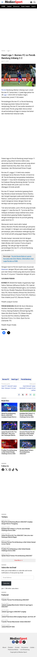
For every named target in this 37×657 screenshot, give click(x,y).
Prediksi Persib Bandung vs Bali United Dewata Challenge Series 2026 (9, 451)
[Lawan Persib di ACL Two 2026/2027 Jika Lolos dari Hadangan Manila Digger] (9, 425)
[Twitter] (16, 642)
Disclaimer (24, 647)
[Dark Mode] (31, 2)
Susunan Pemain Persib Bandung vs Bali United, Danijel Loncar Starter (27, 433)
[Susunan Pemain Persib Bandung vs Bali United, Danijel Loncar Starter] (28, 425)
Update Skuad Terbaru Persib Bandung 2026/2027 (26, 451)
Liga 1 (6, 95)
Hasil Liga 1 (15, 379)
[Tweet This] (22, 394)
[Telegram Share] (30, 394)
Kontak (17, 647)
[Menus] (2, 2)
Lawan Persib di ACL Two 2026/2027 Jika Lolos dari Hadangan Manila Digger (9, 433)
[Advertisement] (18, 28)
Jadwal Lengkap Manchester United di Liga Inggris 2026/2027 (17, 605)
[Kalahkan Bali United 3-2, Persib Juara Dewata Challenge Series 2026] (28, 407)
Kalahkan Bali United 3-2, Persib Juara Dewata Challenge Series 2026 (27, 415)
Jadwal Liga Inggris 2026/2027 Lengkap (13, 611)
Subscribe (6, 583)
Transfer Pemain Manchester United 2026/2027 (16, 622)
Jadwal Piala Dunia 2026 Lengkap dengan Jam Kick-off (18, 616)
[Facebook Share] (19, 394)
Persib (3, 90)
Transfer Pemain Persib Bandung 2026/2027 (15, 600)
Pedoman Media (13, 649)
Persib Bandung (26, 379)
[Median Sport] (13, 2)
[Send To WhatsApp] (34, 394)
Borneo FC (5, 379)
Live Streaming (25, 649)
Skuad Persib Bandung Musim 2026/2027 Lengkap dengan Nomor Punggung (8, 415)
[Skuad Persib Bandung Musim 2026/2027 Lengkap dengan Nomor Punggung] (9, 407)
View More (17, 560)
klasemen (4, 269)
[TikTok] (24, 642)
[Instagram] (20, 642)
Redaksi (10, 647)
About (4, 647)
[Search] (34, 2)
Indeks (32, 647)
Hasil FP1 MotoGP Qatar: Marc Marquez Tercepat (9, 386)
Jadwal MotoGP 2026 (8, 627)
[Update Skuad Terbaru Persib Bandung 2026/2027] (28, 444)
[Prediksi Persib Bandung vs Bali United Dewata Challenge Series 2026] (9, 444)
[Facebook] (13, 642)
